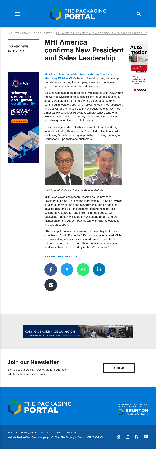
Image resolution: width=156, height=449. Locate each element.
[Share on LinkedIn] (99, 269)
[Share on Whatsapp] (83, 269)
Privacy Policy (29, 432)
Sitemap (12, 432)
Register (45, 432)
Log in (58, 432)
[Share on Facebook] (50, 269)
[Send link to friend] (50, 285)
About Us (71, 432)
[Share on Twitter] (67, 269)
